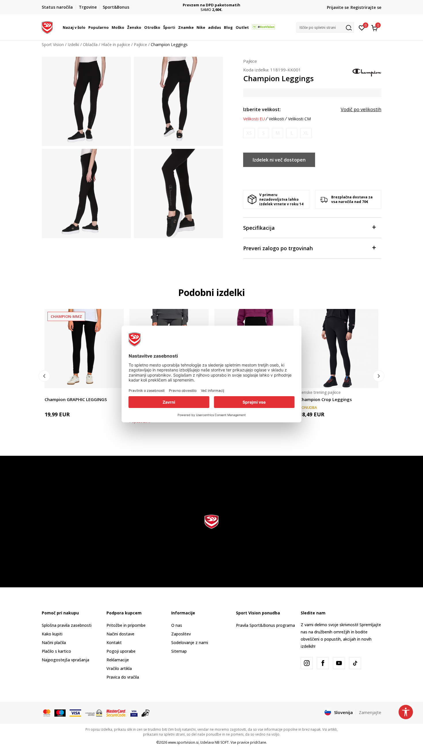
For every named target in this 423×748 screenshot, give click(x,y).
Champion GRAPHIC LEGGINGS (76, 399)
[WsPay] (93, 712)
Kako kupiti (52, 634)
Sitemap (179, 651)
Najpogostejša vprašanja (65, 659)
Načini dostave (120, 634)
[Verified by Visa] (134, 712)
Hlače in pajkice (115, 44)
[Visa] (75, 712)
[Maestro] (60, 712)
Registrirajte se (365, 7)
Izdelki (73, 44)
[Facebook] (323, 663)
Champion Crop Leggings (325, 399)
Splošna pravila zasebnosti (67, 625)
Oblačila (90, 44)
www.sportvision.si (183, 742)
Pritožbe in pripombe (126, 625)
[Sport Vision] (47, 27)
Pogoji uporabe (121, 651)
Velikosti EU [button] (254, 119)
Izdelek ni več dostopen (279, 160)
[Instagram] (307, 663)
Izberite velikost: (262, 109)
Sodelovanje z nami (189, 642)
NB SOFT (222, 742)
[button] (86, 27)
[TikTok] (355, 663)
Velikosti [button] (276, 119)
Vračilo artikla (119, 668)
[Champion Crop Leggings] (338, 348)
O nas (176, 625)
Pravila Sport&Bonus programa (265, 625)
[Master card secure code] (116, 712)
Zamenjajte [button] (370, 712)
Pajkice (140, 44)
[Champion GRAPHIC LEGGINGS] (84, 348)
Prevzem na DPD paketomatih (211, 5)
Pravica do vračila (122, 677)
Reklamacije (117, 659)
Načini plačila (54, 642)
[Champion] (366, 72)
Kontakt (114, 642)
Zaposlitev (181, 634)
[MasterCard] (46, 712)
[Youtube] (339, 663)
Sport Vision (53, 44)
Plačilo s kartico (56, 651)
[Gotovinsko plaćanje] (146, 712)
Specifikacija (259, 227)
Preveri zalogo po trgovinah (278, 248)
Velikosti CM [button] (299, 119)
